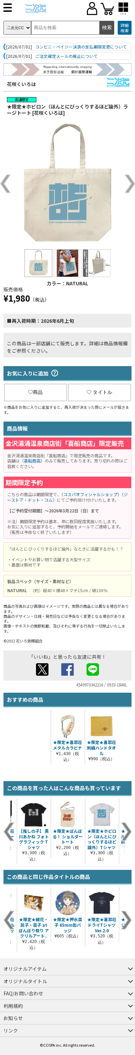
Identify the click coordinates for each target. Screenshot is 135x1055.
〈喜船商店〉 (32, 461)
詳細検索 (124, 28)
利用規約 (13, 1005)
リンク (10, 1030)
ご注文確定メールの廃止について (66, 56)
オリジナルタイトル (25, 981)
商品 (38, 392)
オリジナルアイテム (25, 968)
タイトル (102, 392)
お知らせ (13, 1017)
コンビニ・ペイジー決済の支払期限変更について (81, 47)
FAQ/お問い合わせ (23, 993)
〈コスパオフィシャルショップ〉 (91, 494)
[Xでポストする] (42, 673)
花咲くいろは (21, 83)
